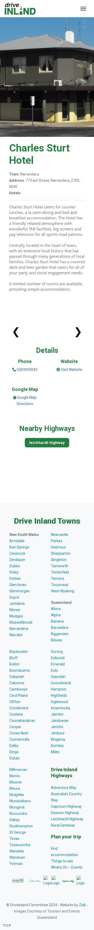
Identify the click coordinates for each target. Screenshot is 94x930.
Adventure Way (63, 788)
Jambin (57, 714)
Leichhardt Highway (67, 819)
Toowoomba (19, 845)
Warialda (16, 851)
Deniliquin (17, 560)
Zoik (82, 905)
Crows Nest (18, 733)
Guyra (14, 597)
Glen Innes (17, 585)
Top (7, 925)
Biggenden (60, 634)
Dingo (14, 752)
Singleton (59, 560)
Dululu (14, 758)
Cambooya (18, 689)
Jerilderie (17, 603)
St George (17, 832)
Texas (14, 839)
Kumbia (57, 746)
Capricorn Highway (66, 806)
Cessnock (17, 553)
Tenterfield (60, 572)
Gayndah (58, 677)
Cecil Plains (18, 695)
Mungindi (17, 807)
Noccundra (18, 813)
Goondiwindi (61, 683)
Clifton (14, 702)
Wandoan (17, 857)
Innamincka (60, 708)
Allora (56, 609)
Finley (14, 572)
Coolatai (16, 714)
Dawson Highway (65, 813)
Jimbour (58, 733)
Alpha (56, 615)
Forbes (15, 578)
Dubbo (14, 566)
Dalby (14, 746)
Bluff (13, 658)
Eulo (54, 670)
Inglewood (59, 702)
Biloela (56, 640)
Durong (57, 652)
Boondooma (19, 670)
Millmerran (18, 770)
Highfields (59, 695)
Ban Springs (19, 547)
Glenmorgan (19, 591)
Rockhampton (21, 826)
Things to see (62, 861)
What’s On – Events (67, 867)
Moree (14, 610)
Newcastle (59, 535)
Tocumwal (59, 585)
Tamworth (59, 566)
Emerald (58, 664)
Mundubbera (20, 801)
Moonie (15, 782)
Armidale (17, 541)
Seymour (58, 547)
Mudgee (16, 616)
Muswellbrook (20, 622)
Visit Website (71, 369)
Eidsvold (57, 658)
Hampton (58, 689)
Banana (57, 621)
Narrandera (18, 629)
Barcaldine (59, 627)
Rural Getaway (63, 825)
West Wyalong (62, 591)
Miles (55, 752)
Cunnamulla (19, 739)
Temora (57, 578)
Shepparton (60, 553)
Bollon (14, 664)
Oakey (14, 820)
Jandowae (59, 720)
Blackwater (18, 652)
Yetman (16, 864)
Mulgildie (16, 795)
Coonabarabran (22, 720)
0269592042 (27, 369)
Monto (14, 776)
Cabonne (16, 683)
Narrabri (16, 635)
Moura (14, 788)
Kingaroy (58, 739)
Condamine (18, 708)
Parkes (56, 541)
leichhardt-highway (47, 442)
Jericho (57, 727)
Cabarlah (16, 677)
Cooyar (15, 727)
